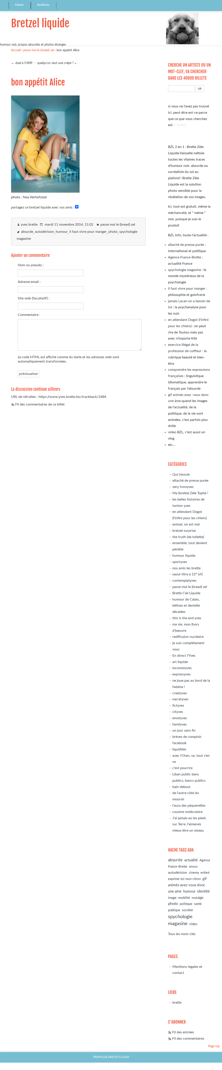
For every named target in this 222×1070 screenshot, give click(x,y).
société (187, 910)
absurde (27, 231)
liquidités (179, 749)
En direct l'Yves (183, 655)
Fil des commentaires (188, 1038)
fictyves (178, 705)
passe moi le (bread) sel (38, 50)
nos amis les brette (186, 568)
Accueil (16, 50)
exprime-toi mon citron (184, 879)
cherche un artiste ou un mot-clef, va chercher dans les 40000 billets (189, 71)
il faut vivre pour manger (88, 231)
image (172, 897)
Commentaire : (29, 315)
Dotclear (121, 1057)
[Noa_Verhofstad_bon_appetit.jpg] (45, 191)
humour (62, 231)
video (172, 432)
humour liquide (183, 555)
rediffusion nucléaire (188, 636)
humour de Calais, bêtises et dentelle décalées (186, 606)
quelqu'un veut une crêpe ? (55, 63)
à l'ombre (179, 125)
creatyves (179, 693)
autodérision (44, 231)
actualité (191, 860)
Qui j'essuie (181, 474)
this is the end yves (186, 618)
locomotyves (182, 668)
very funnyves (183, 487)
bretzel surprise (184, 530)
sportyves (179, 562)
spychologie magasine (184, 270)
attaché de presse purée (186, 244)
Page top (214, 1046)
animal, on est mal (186, 524)
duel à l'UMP (23, 63)
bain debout (181, 787)
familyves (179, 724)
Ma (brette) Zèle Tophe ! (190, 493)
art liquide (180, 662)
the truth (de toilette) (188, 537)
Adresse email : (29, 282)
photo (113, 231)
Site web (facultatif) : (33, 298)
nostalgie (197, 897)
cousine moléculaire (187, 812)
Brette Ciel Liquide (186, 593)
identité (203, 891)
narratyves (180, 699)
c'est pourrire (182, 768)
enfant (205, 872)
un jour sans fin (184, 730)
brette (176, 1002)
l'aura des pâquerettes (189, 805)
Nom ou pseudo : (31, 265)
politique (186, 904)
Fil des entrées (183, 1032)
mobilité (184, 897)
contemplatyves (184, 580)
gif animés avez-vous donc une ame (187, 885)
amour (193, 866)
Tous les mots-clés (182, 934)
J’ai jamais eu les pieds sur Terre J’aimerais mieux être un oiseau (189, 824)
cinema (194, 872)
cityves (177, 712)
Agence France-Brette (184, 257)
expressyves (181, 674)
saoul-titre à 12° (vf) (187, 574)
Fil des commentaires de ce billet (40, 404)
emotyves (179, 718)
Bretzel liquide (40, 23)
